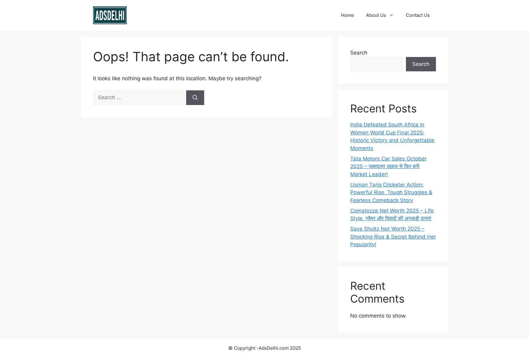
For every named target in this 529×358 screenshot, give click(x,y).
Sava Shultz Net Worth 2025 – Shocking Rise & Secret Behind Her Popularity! (393, 236)
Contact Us (418, 15)
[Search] (195, 97)
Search (358, 53)
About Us (376, 15)
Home (347, 15)
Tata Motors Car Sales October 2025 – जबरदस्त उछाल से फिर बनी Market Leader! (388, 166)
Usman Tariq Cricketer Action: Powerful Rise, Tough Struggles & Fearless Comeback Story (391, 192)
